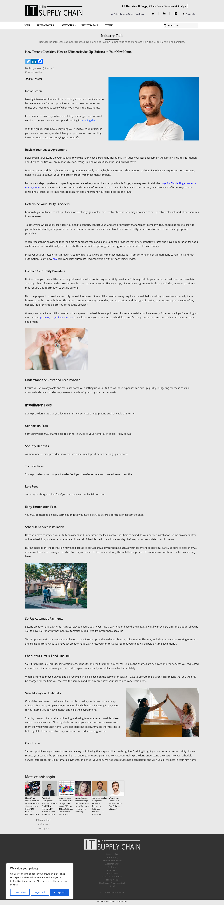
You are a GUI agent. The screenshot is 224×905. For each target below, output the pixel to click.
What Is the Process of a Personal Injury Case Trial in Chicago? (115, 803)
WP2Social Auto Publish (106, 901)
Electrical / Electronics (112, 876)
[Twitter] (153, 13)
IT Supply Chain (43, 820)
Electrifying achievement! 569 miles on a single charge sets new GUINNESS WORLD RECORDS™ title (32, 806)
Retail (112, 886)
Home (27, 25)
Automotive (112, 873)
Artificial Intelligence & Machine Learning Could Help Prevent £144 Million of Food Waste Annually (49, 806)
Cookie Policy (112, 857)
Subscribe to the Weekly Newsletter (129, 14)
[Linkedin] (34, 61)
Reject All (40, 892)
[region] (39, 881)
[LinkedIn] (165, 13)
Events (109, 25)
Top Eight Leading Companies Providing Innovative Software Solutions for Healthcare (99, 806)
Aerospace (112, 870)
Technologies (45, 25)
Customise (20, 892)
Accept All (59, 892)
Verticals (68, 25)
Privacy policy (112, 854)
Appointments (112, 863)
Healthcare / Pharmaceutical (112, 883)
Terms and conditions (112, 860)
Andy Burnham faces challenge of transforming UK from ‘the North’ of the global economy (82, 805)
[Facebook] (176, 13)
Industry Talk (90, 25)
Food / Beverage (112, 879)
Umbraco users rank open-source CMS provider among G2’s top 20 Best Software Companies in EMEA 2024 (66, 806)
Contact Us (190, 14)
